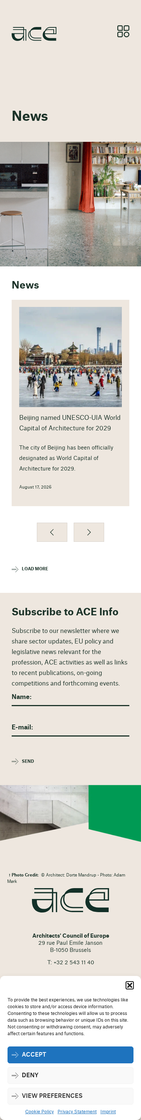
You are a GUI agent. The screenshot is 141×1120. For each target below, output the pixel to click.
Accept (34, 1055)
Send (28, 761)
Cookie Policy (39, 1111)
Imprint (108, 1111)
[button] (129, 985)
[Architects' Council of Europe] (70, 900)
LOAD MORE (35, 569)
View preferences (52, 1096)
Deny (30, 1075)
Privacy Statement (77, 1111)
